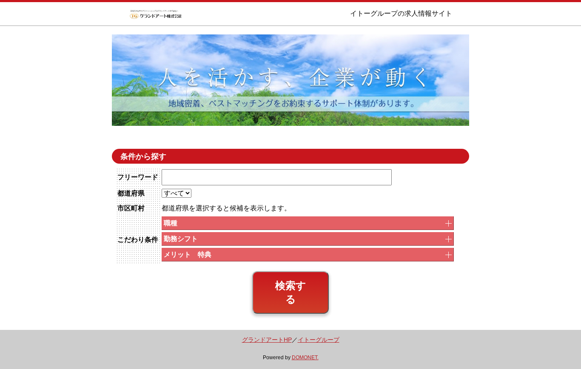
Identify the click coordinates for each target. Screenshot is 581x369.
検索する (290, 292)
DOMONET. (305, 357)
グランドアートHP (267, 340)
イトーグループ (318, 340)
